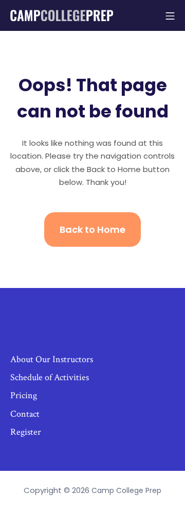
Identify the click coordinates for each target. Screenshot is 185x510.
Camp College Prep (126, 490)
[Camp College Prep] (61, 15)
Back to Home (92, 229)
